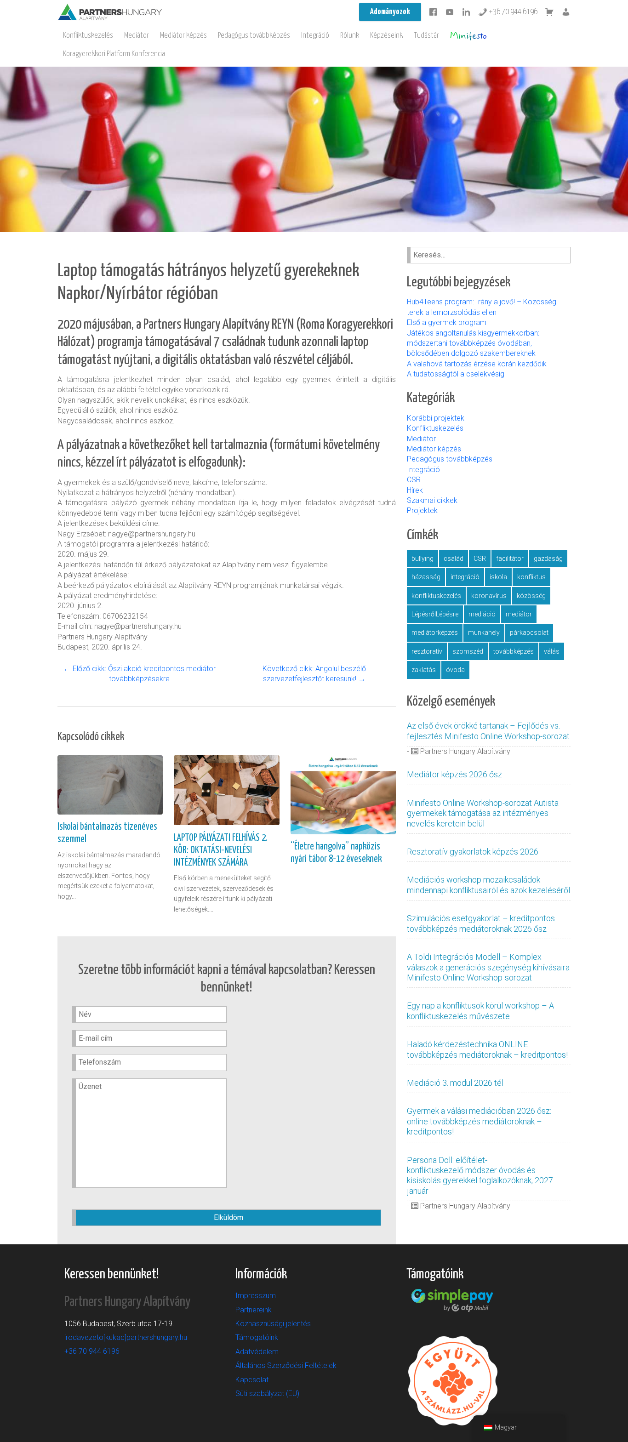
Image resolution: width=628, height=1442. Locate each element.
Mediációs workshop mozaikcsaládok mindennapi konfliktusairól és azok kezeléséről (488, 885)
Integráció (315, 36)
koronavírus (489, 595)
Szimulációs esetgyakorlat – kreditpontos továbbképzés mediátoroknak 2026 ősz (481, 923)
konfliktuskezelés (436, 595)
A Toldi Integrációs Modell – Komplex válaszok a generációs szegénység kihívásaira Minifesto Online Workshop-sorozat (488, 967)
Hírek (415, 490)
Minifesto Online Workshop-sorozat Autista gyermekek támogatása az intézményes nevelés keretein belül (483, 813)
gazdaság (548, 558)
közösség (531, 595)
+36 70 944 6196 (512, 12)
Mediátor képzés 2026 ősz (454, 774)
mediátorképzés (434, 632)
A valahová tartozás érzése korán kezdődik (477, 363)
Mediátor (136, 36)
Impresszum (255, 1295)
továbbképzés (513, 651)
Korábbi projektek (435, 418)
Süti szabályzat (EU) (267, 1393)
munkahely (484, 632)
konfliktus (531, 577)
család (453, 558)
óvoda (455, 669)
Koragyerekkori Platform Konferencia (114, 54)
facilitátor (510, 558)
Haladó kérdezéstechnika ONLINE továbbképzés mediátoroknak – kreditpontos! (487, 1049)
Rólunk (349, 36)
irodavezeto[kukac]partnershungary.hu (125, 1337)
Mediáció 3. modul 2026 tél (455, 1083)
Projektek (422, 510)
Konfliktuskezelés (88, 36)
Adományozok (390, 12)
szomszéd (467, 651)
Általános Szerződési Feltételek (286, 1365)
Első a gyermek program (447, 322)
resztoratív (426, 651)
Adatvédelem (257, 1351)
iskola (498, 577)
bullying (422, 558)
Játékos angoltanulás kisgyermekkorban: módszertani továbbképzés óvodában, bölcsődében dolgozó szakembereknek (473, 343)
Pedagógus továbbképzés (254, 36)
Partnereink (253, 1309)
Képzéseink (386, 36)
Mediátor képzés (183, 36)
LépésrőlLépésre (434, 614)
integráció (465, 577)
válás (551, 651)
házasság (425, 577)
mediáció (482, 614)
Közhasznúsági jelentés (273, 1323)
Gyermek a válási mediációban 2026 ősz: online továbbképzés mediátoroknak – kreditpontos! (479, 1121)
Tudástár (426, 36)
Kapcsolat (251, 1379)
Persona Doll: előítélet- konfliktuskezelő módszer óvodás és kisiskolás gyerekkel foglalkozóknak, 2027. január (480, 1175)
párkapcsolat (529, 632)
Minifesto (468, 35)
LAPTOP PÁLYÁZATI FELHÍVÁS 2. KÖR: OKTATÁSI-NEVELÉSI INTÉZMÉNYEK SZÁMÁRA (221, 850)
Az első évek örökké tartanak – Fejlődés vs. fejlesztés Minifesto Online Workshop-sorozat (488, 731)
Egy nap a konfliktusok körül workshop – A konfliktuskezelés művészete (480, 1010)
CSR (414, 479)
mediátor (519, 614)
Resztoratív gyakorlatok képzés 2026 (472, 851)
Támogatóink (256, 1337)
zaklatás (423, 669)
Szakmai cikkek (432, 500)
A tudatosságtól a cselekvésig (455, 374)
